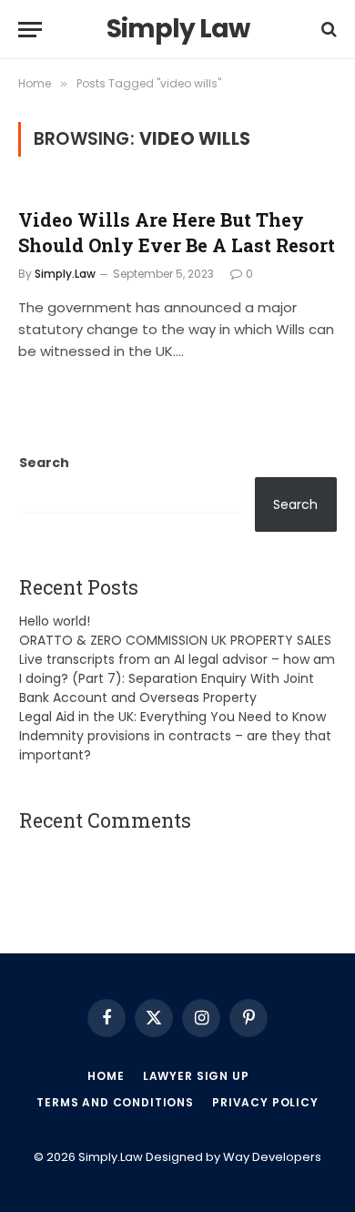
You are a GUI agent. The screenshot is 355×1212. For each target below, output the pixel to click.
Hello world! (54, 621)
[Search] (327, 29)
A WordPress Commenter (103, 855)
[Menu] (30, 29)
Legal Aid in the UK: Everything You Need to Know (172, 717)
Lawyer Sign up (196, 1076)
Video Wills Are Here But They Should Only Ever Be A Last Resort (176, 232)
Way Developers (272, 1157)
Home (105, 1076)
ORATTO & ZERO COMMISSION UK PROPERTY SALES (175, 640)
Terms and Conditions (115, 1102)
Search (44, 462)
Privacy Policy (265, 1102)
